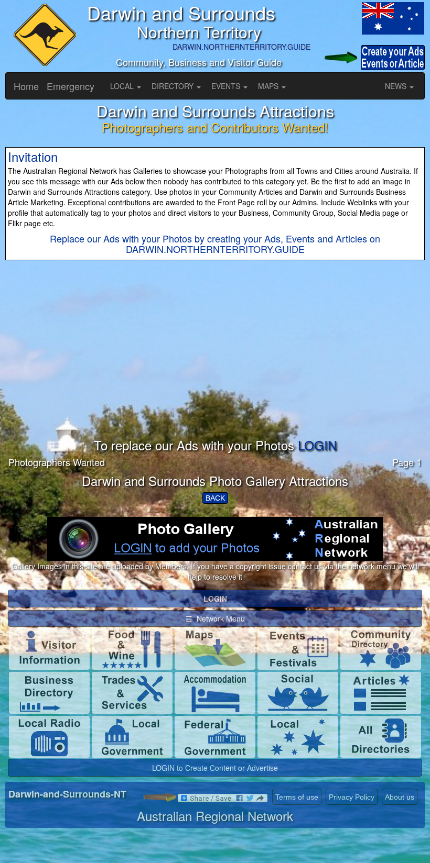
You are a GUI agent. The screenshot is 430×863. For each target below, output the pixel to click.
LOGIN (317, 445)
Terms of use (296, 797)
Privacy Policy (351, 797)
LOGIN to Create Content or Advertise (215, 767)
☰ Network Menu (215, 618)
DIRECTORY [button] (174, 86)
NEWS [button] (396, 86)
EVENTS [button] (226, 86)
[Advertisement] (215, 365)
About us (399, 797)
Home (26, 86)
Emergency (70, 86)
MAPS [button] (269, 86)
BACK (215, 498)
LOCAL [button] (123, 86)
